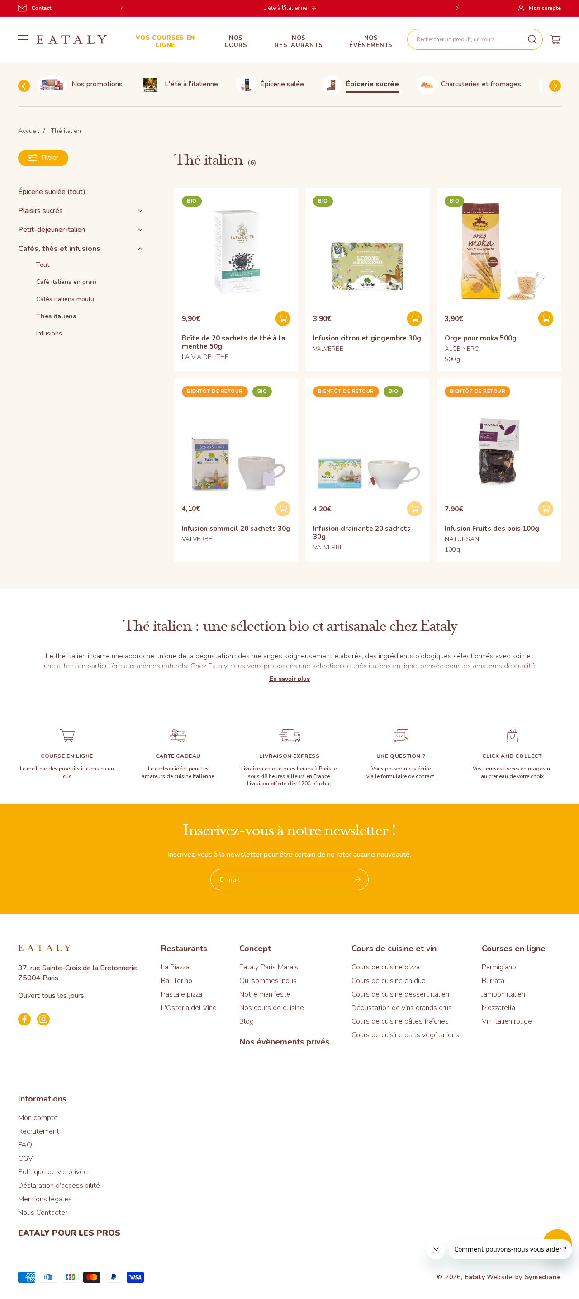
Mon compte (38, 1118)
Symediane (543, 1277)
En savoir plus (289, 678)
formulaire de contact (407, 776)
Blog (246, 1021)
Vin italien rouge (507, 1021)
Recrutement (38, 1131)
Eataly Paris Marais (268, 967)
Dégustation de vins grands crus (401, 1008)
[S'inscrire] (358, 879)
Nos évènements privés (284, 1041)
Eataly (475, 1277)
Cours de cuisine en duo (388, 981)
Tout (42, 264)
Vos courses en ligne (165, 41)
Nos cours (235, 41)
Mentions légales (45, 1199)
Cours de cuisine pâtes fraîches (400, 1021)
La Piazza (175, 967)
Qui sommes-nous (268, 981)
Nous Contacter (42, 1213)
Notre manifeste (264, 994)
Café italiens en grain (66, 282)
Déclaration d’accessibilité (59, 1185)
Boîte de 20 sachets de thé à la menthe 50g (233, 342)
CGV (25, 1158)
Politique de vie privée (53, 1172)
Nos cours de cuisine (271, 1008)
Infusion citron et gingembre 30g (367, 338)
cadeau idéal (171, 768)
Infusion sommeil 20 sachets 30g (236, 528)
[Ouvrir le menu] (23, 39)
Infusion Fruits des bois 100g (492, 528)
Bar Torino (176, 981)
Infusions (49, 333)
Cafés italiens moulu (65, 299)
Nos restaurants (299, 41)
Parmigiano (499, 967)
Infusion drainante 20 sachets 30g (362, 532)
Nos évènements (371, 41)
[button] (475, 39)
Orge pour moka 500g (481, 338)
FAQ (25, 1145)
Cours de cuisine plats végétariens (405, 1035)
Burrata (493, 981)
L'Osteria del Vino (189, 1008)
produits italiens (79, 768)
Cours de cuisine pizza (385, 967)
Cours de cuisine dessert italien (400, 994)
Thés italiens (56, 316)
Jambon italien (503, 994)
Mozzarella (498, 1008)
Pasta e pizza (181, 994)
